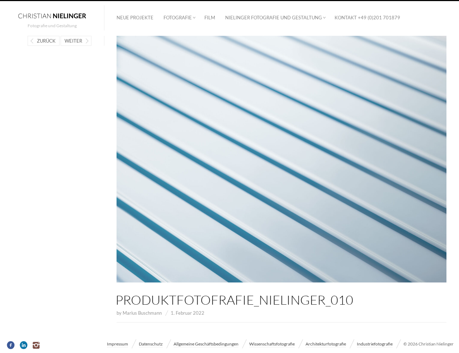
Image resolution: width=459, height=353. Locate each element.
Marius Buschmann (142, 313)
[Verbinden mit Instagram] (36, 345)
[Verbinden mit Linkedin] (23, 345)
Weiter (73, 41)
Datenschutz (151, 344)
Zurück (46, 41)
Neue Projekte (135, 17)
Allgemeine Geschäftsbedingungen (206, 344)
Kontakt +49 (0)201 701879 (367, 17)
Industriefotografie (375, 344)
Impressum (117, 344)
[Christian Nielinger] (52, 15)
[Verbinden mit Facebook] (10, 345)
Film (209, 17)
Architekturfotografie (326, 344)
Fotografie (178, 17)
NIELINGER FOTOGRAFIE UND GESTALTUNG (273, 17)
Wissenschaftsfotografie (272, 344)
